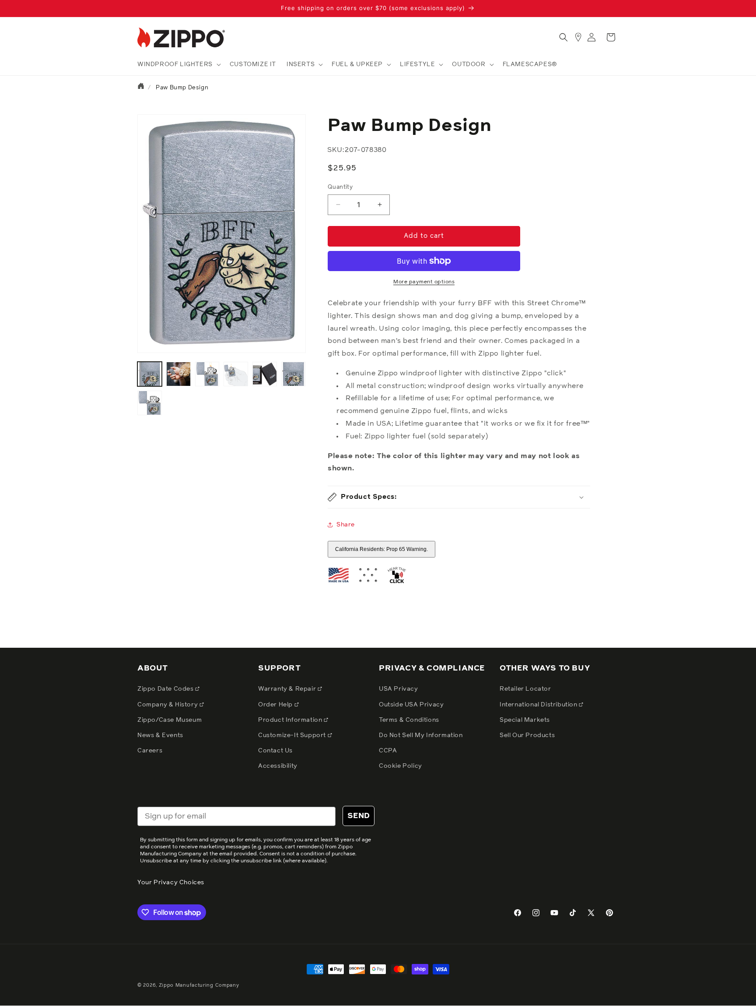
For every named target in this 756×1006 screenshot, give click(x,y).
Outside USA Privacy (411, 705)
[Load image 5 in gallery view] (264, 374)
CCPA (388, 751)
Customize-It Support (293, 735)
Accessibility (278, 766)
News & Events (160, 735)
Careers (149, 751)
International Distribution (539, 705)
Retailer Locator (525, 689)
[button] (178, 64)
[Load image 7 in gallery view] (149, 403)
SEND (358, 816)
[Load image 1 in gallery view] (149, 374)
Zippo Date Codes (166, 689)
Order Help (276, 705)
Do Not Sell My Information (421, 735)
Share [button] (345, 525)
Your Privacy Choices (170, 882)
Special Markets (525, 720)
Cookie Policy (400, 766)
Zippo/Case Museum (169, 720)
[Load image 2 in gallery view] (178, 374)
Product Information (291, 720)
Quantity (340, 187)
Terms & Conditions (409, 720)
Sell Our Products (527, 735)
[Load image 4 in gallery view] (236, 374)
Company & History (168, 705)
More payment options (424, 282)
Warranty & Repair (288, 689)
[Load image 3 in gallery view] (207, 374)
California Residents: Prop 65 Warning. (381, 549)
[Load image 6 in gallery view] (293, 374)
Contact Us (275, 751)
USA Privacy (398, 689)
